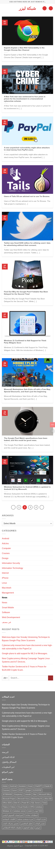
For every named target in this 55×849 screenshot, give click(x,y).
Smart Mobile (8, 607)
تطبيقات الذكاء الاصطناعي (12, 828)
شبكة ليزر (27, 8)
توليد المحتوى (28, 828)
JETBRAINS (7, 794)
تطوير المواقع (7, 772)
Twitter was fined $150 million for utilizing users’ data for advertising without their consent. (27, 244)
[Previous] (13, 507)
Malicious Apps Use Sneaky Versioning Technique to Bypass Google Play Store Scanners (26, 639)
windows (39, 807)
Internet (5, 573)
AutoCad (13, 786)
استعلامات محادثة (32, 815)
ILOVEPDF (37, 790)
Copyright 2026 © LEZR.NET (36, 846)
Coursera (6, 790)
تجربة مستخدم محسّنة (25, 819)
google (28, 790)
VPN (32, 807)
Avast (30, 786)
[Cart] (51, 8)
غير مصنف (6, 622)
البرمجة (5, 752)
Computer (6, 548)
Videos (12, 807)
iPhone (5, 578)
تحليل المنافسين (26, 824)
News (4, 597)
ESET (21, 790)
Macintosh (6, 588)
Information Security (11, 563)
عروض (38, 828)
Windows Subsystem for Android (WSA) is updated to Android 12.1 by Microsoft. (27, 488)
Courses (6, 553)
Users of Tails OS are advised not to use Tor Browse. (27, 196)
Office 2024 (7, 803)
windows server (19, 811)
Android (5, 538)
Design (5, 558)
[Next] (42, 507)
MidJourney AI (36, 799)
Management (8, 593)
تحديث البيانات (41, 819)
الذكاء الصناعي (8, 757)
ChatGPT (38, 786)
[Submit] (50, 677)
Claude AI (47, 786)
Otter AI (16, 803)
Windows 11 (7, 811)
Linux (4, 583)
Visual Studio (23, 807)
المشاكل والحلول (9, 762)
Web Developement (11, 617)
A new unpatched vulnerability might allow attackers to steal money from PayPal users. (27, 149)
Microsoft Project (9, 799)
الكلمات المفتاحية (9, 819)
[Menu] (3, 8)
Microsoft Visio (23, 799)
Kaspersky (18, 794)
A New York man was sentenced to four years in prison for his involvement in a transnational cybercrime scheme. (24, 99)
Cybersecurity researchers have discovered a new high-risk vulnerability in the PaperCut (27, 647)
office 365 (48, 799)
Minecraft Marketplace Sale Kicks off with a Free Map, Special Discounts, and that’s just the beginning (27, 390)
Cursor (14, 790)
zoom (30, 811)
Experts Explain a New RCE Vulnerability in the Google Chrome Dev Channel (24, 49)
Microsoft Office (45, 794)
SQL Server (35, 803)
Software (6, 612)
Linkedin (28, 794)
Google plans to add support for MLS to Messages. (25, 653)
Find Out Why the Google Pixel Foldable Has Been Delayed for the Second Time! (26, 293)
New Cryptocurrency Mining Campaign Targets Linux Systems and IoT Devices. (26, 660)
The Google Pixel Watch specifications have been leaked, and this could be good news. (25, 439)
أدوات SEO (38, 811)
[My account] (44, 8)
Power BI (25, 803)
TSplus (5, 807)
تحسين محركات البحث (10, 824)
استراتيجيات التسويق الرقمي (13, 815)
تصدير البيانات (40, 824)
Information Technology (12, 568)
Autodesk (22, 786)
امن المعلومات (8, 767)
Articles (5, 543)
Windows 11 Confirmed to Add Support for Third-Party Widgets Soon (25, 342)
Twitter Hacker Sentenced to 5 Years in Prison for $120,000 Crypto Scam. (24, 668)
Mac (35, 794)
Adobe (5, 786)
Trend (44, 803)
